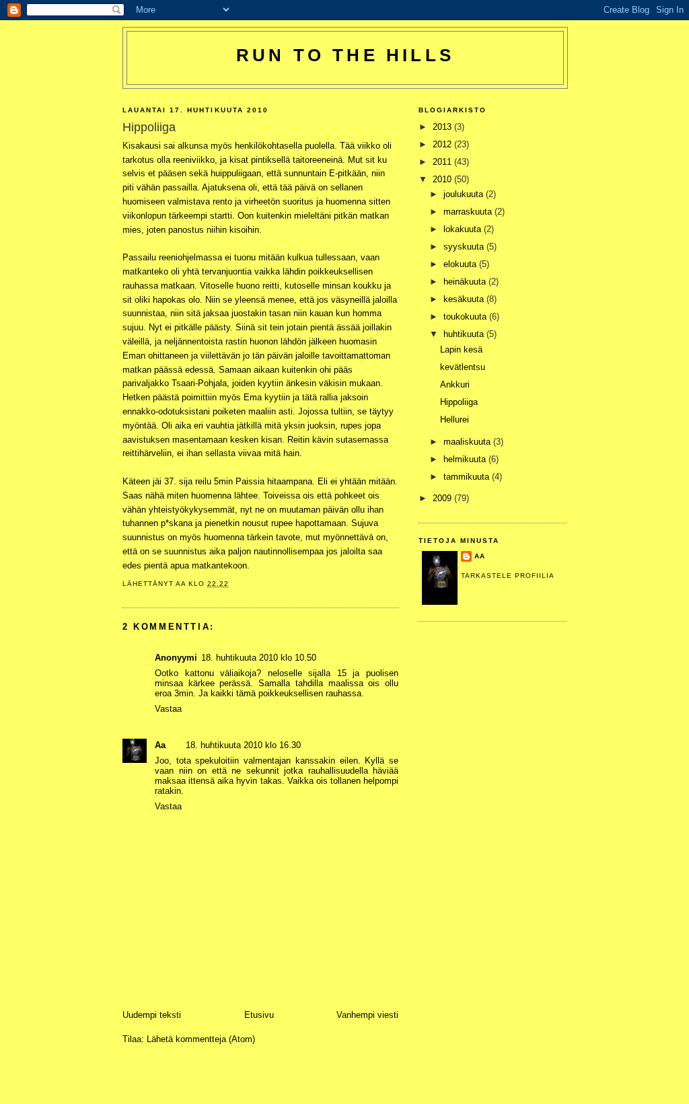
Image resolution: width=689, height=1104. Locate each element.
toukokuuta (466, 316)
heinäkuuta (465, 282)
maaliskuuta (468, 442)
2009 (443, 498)
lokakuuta (463, 229)
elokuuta (461, 264)
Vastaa (168, 709)
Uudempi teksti (151, 1015)
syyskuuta (464, 247)
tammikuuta (467, 477)
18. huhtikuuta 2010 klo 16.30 (243, 745)
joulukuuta (464, 194)
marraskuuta (469, 212)
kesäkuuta (464, 299)
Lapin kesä (461, 349)
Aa (160, 745)
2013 (443, 127)
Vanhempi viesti (367, 1015)
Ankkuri (455, 384)
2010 (443, 179)
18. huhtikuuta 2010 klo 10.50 (258, 658)
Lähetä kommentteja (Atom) (201, 1039)
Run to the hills (345, 55)
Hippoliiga (459, 402)
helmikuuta (465, 459)
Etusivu (259, 1015)
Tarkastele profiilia (507, 575)
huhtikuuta (464, 334)
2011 (443, 162)
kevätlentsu (462, 367)
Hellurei (454, 419)
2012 (443, 144)
